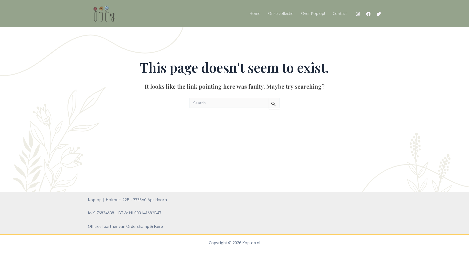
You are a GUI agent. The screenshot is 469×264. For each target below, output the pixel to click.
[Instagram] (358, 14)
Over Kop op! (313, 13)
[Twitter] (379, 14)
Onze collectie (280, 13)
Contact (340, 13)
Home (254, 13)
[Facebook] (368, 14)
